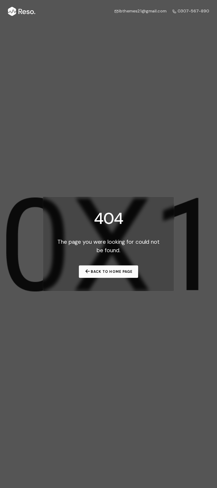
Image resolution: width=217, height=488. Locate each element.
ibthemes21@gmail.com (142, 11)
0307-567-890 (193, 11)
